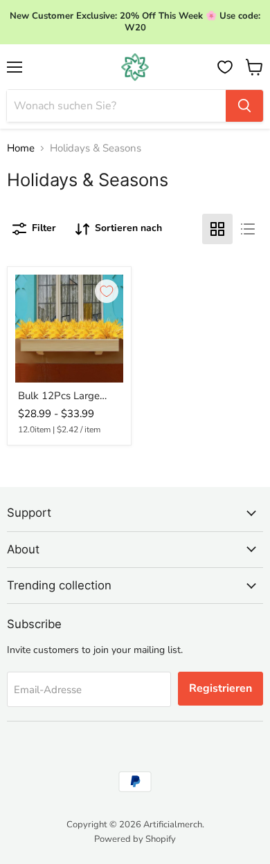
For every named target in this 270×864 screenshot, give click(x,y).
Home (21, 148)
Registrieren (220, 688)
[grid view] (217, 229)
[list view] (248, 229)
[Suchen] (244, 106)
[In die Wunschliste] (106, 291)
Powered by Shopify (135, 839)
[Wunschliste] (225, 67)
